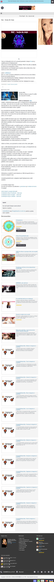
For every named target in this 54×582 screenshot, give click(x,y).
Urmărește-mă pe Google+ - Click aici (11, 194)
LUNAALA (8, 73)
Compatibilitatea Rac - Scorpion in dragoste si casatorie (26, 456)
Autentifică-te (6, 211)
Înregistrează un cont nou (18, 211)
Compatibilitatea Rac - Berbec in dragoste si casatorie (26, 346)
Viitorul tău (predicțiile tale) (22, 235)
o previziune (22, 186)
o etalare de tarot (31, 186)
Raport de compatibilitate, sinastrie (43, 543)
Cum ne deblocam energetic (9, 566)
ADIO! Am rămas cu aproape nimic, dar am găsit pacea (26, 252)
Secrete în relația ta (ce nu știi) (23, 314)
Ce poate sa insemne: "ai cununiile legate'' (10, 557)
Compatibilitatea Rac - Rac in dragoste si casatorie (25, 393)
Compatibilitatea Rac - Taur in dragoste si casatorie (25, 362)
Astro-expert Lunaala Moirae (8, 191)
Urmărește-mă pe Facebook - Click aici (11, 193)
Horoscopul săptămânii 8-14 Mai (10, 560)
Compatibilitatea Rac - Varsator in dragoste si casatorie (26, 503)
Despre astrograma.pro (24, 539)
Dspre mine (21, 538)
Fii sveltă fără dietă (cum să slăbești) (24, 298)
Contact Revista (22, 546)
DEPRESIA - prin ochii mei (22, 282)
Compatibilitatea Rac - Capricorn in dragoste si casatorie (26, 488)
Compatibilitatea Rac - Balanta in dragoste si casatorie (26, 441)
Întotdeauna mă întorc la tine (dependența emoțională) (25, 268)
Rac (31, 61)
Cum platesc (22, 550)
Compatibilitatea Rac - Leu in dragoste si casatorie (25, 409)
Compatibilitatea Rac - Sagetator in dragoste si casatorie (26, 472)
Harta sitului (21, 548)
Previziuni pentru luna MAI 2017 (10, 563)
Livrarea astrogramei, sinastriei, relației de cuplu (26, 542)
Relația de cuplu (42, 546)
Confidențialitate (22, 543)
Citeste (40, 539)
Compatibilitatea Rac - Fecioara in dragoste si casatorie (26, 425)
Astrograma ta (19, 220)
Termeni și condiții (23, 545)
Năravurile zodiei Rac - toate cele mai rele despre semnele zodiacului (25, 331)
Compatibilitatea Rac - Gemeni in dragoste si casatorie (26, 378)
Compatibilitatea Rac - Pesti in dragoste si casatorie (25, 519)
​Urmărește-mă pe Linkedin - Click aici (11, 196)
